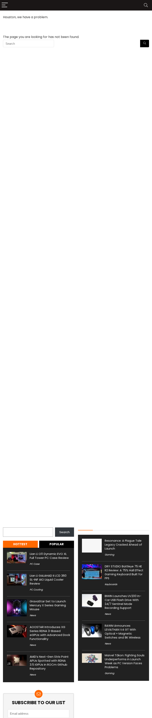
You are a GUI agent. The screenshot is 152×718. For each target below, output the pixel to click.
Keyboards (111, 584)
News (33, 615)
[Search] (146, 5)
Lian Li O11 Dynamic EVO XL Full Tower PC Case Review (49, 556)
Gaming (109, 554)
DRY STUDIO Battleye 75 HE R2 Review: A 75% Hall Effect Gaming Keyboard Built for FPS (124, 572)
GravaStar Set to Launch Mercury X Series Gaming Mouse (48, 605)
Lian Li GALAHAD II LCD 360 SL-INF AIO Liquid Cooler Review (48, 579)
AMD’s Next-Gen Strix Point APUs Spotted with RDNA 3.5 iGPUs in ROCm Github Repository (49, 663)
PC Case (34, 564)
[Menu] (5, 5)
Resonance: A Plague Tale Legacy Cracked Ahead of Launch (123, 545)
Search (8, 525)
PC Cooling (36, 589)
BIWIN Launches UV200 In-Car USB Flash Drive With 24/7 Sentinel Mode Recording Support (123, 602)
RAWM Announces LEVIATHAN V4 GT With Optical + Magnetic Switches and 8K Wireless (123, 632)
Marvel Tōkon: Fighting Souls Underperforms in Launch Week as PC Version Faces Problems (124, 661)
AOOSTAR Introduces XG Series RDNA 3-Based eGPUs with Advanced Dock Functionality (50, 633)
